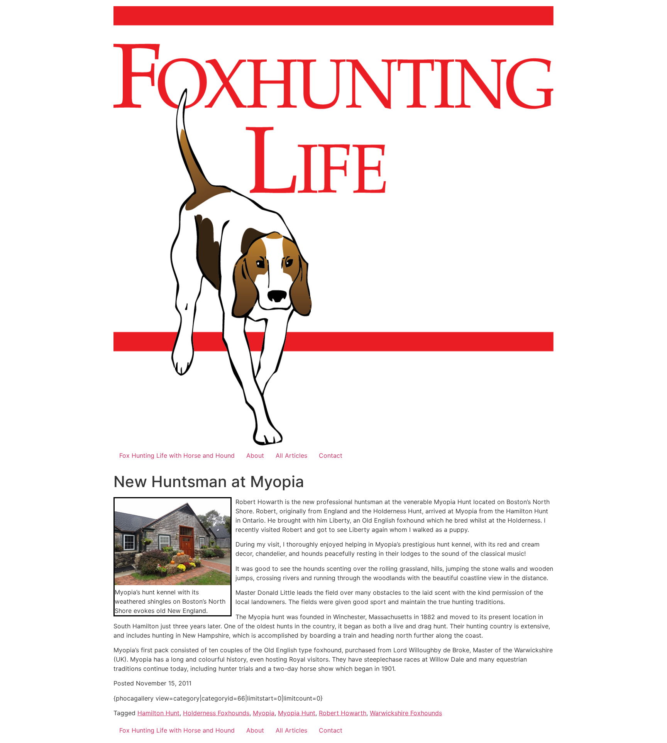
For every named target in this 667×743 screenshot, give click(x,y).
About (255, 455)
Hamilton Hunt (158, 713)
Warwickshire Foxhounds (406, 713)
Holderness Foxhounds (216, 713)
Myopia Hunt (296, 713)
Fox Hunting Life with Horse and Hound (177, 455)
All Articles (291, 455)
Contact (330, 455)
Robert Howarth (342, 713)
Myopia (263, 713)
